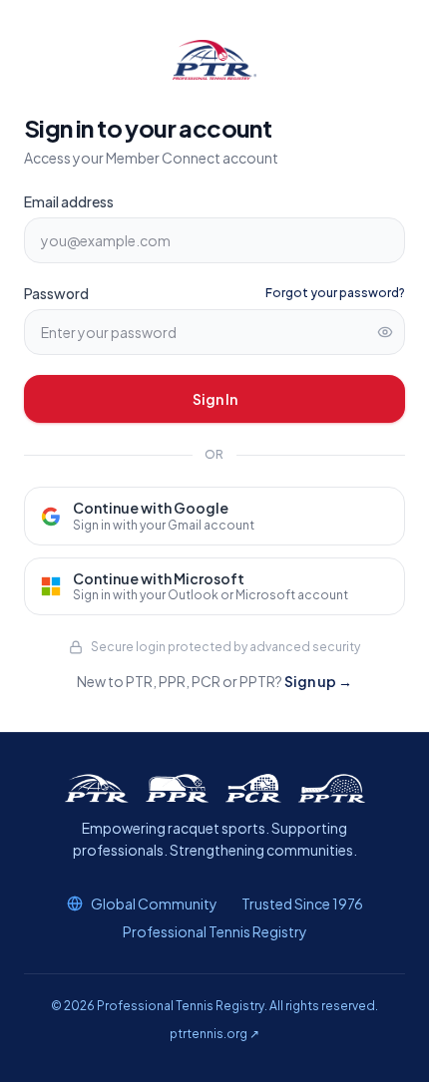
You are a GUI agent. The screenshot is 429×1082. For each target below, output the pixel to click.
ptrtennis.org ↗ (214, 1033)
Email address (69, 201)
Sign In (215, 399)
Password (56, 293)
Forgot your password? (335, 292)
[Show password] (385, 332)
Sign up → (318, 681)
